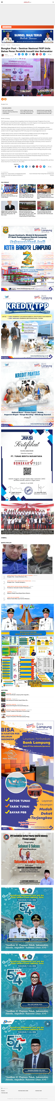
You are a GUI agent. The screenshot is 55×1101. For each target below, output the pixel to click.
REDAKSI (3, 1090)
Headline (16, 586)
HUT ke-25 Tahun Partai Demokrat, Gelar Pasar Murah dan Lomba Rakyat (10, 112)
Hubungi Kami (38, 1090)
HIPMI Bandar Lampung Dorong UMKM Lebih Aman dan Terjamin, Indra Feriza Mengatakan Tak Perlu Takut (9, 213)
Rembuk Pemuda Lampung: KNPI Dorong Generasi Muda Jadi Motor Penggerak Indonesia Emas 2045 (44, 112)
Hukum (18, 575)
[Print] (2, 99)
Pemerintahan (28, 580)
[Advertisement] (27, 15)
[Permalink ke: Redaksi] (2, 55)
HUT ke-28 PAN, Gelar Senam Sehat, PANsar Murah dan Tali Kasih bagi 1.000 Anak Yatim (26, 112)
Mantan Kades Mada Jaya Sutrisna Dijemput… (18, 598)
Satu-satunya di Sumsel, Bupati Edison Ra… (17, 700)
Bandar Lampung (10, 575)
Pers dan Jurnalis (24, 575)
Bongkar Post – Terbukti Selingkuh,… (16, 582)
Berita (15, 575)
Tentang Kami (4, 1092)
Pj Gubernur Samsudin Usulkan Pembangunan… (19, 587)
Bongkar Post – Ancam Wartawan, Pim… (17, 576)
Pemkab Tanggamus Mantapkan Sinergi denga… (18, 711)
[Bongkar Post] (28, 2)
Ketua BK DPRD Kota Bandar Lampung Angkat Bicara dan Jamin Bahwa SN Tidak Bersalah (45, 212)
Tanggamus (23, 709)
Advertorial (8, 693)
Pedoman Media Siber (23, 1090)
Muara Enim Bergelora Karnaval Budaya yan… (17, 705)
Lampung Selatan (21, 580)
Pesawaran (30, 575)
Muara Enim (14, 704)
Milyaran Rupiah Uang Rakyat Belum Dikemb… (19, 593)
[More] (5, 99)
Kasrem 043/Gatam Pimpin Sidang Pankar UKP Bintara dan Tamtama (41, 174)
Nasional (20, 586)
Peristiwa (12, 597)
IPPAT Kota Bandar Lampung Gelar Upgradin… (18, 694)
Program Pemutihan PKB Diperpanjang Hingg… (18, 716)
